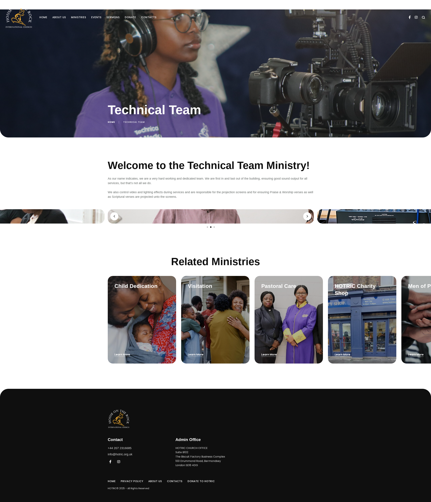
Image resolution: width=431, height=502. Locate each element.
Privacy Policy (132, 481)
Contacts (149, 17)
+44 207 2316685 (119, 448)
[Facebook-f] (409, 17)
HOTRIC (112, 488)
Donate (130, 17)
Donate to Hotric (201, 481)
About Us (59, 17)
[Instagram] (416, 17)
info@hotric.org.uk (120, 454)
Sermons (113, 17)
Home (43, 17)
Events (96, 17)
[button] (422, 488)
